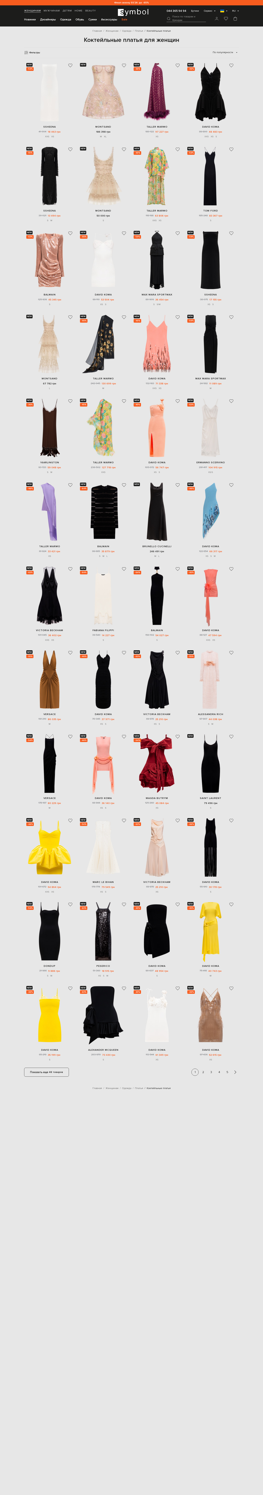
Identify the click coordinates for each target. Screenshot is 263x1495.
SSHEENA (49, 126)
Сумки (92, 19)
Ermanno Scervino (210, 462)
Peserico (103, 966)
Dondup (49, 966)
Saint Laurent (210, 798)
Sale (124, 19)
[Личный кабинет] (216, 19)
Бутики (195, 11)
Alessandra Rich (210, 714)
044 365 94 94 (176, 11)
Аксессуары (109, 19)
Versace (49, 714)
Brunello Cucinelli (157, 546)
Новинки (30, 19)
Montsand (103, 126)
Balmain (50, 294)
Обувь (80, 19)
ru (234, 11)
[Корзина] (235, 19)
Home (78, 10)
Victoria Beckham (49, 630)
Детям (67, 10)
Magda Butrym (157, 798)
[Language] (223, 11)
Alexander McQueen (103, 1049)
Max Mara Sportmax (157, 294)
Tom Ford (210, 210)
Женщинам (32, 10)
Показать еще (46, 1072)
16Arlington (49, 462)
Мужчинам (52, 10)
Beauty (90, 10)
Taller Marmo (157, 126)
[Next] (235, 1072)
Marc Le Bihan (103, 882)
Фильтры (34, 52)
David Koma (210, 126)
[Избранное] (226, 19)
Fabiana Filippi (103, 630)
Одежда (65, 19)
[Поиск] (169, 18)
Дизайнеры (48, 19)
